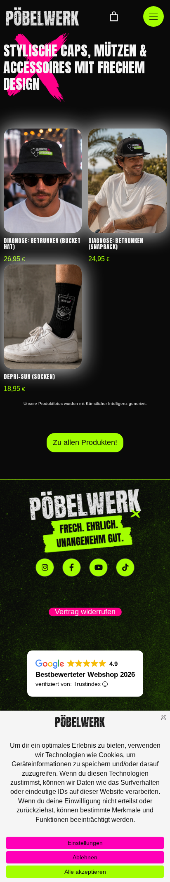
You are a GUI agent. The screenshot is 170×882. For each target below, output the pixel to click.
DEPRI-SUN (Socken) (29, 376)
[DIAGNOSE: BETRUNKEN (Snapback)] (127, 180)
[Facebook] (71, 567)
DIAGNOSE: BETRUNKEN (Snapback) (115, 243)
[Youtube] (98, 567)
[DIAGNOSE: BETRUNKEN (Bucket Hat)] (43, 180)
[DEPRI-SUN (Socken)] (43, 316)
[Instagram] (44, 567)
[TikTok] (125, 567)
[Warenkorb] (113, 16)
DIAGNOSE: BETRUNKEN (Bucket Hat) (42, 243)
